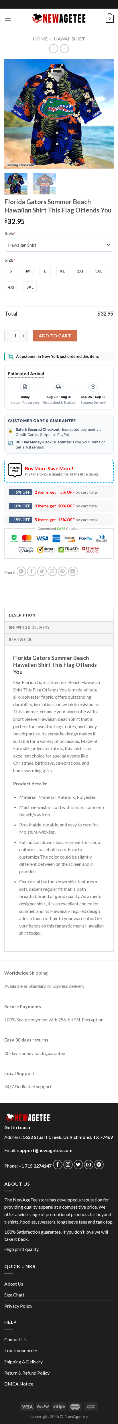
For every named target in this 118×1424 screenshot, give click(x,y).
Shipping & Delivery (23, 1361)
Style (10, 233)
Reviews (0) (20, 639)
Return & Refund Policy (27, 1372)
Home (40, 38)
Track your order (21, 1350)
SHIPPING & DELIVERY (29, 627)
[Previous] (14, 114)
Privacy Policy (18, 1306)
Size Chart (14, 1294)
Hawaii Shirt (69, 38)
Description (22, 615)
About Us (13, 1283)
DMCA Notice (18, 1383)
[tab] (59, 615)
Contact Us (15, 1339)
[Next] (104, 114)
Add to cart (55, 335)
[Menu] (7, 18)
